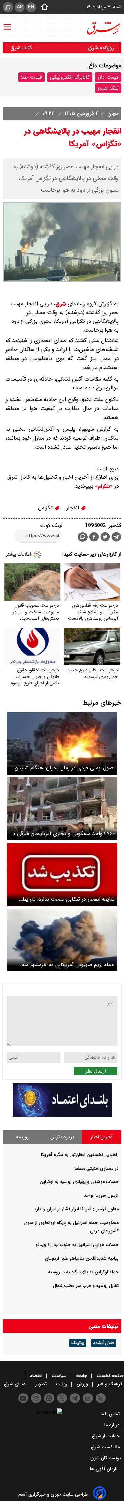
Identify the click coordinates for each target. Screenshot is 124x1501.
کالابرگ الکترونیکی (70, 77)
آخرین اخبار (102, 1137)
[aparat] (49, 1398)
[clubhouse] (36, 1398)
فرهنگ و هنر (110, 1384)
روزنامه (22, 1137)
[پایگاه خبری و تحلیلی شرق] (103, 28)
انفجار (73, 508)
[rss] (101, 1398)
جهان (112, 113)
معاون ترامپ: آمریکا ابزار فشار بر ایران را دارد (76, 1209)
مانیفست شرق (106, 1447)
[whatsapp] (83, 537)
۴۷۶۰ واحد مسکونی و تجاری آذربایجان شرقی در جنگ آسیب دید (63, 833)
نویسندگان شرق (105, 1458)
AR (20, 7)
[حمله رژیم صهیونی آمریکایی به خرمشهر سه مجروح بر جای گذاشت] (62, 940)
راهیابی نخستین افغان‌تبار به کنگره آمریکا (80, 1154)
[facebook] (94, 537)
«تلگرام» (103, 486)
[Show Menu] (7, 23)
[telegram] (116, 538)
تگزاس (46, 508)
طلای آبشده (103, 1343)
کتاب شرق (22, 48)
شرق (60, 303)
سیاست (59, 1375)
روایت (62, 1384)
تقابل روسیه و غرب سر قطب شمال (86, 1285)
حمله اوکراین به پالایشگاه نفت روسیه (83, 1272)
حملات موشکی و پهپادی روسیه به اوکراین (79, 1181)
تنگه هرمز (108, 88)
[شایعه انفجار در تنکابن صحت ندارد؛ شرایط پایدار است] (62, 874)
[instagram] (88, 1398)
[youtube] (23, 1398)
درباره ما (112, 1425)
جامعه (82, 1375)
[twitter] (105, 537)
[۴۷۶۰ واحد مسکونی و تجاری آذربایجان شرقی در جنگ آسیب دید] (62, 808)
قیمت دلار (108, 77)
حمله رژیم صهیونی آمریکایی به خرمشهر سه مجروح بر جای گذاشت (68, 965)
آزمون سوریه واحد (101, 1195)
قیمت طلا (31, 77)
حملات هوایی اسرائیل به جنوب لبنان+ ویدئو (77, 1244)
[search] (8, 7)
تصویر (41, 1384)
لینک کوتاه (51, 525)
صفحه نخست (109, 1375)
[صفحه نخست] (43, 7)
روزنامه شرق (101, 48)
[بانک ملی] (62, 1115)
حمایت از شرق (106, 1436)
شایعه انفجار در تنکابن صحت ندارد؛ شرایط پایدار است (68, 899)
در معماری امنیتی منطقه (96, 1168)
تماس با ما (111, 1414)
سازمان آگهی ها (105, 1469)
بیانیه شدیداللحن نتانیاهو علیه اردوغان (82, 1258)
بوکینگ (77, 1343)
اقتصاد (36, 1375)
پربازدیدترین (62, 1137)
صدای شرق (15, 1384)
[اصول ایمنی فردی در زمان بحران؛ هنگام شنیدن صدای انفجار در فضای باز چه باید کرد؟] (62, 743)
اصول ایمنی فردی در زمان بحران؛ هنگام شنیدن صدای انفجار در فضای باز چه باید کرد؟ (65, 768)
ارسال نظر (95, 1071)
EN (31, 7)
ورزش (82, 1384)
